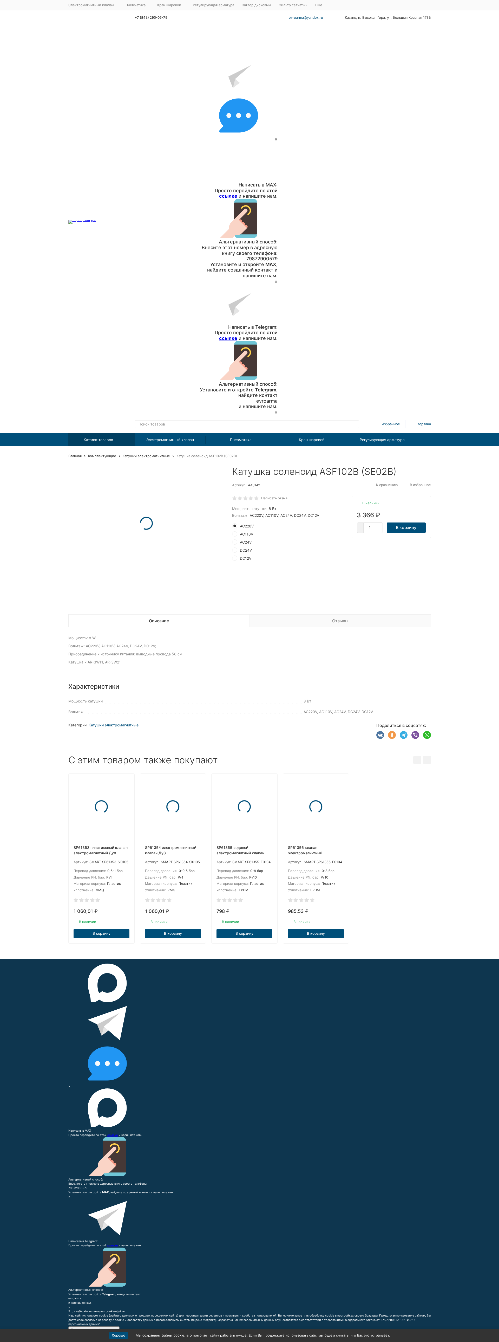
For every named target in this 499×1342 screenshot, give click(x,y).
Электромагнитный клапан (170, 439)
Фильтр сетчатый (293, 5)
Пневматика (241, 439)
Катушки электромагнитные (146, 456)
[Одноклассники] (392, 735)
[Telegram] (404, 735)
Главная (75, 456)
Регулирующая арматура (213, 5)
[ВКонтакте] (380, 735)
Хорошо (118, 1335)
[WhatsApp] (427, 735)
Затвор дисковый (256, 5)
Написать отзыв (274, 498)
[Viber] (415, 735)
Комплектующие (102, 456)
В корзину (406, 527)
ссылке (228, 196)
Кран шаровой (311, 439)
